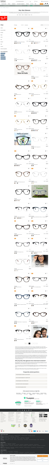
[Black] (14, 43)
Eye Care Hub (25, 420)
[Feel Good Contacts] (3, 1)
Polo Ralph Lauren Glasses (27, 447)
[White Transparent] (16, 218)
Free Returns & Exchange (18, 5)
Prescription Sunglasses (20, 3)
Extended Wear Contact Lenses (31, 435)
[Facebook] (18, 410)
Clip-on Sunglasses (27, 452)
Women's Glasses (9, 443)
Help (35, 3)
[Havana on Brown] (16, 200)
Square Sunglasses (36, 453)
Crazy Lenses (18, 437)
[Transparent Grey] (17, 43)
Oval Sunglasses (26, 453)
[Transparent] (38, 43)
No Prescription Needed (3, 417)
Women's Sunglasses (10, 451)
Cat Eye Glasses (9, 444)
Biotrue (24, 438)
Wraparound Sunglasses (42, 453)
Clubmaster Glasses (36, 444)
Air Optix (18, 438)
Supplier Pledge (2, 419)
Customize (42, 458)
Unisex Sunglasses (16, 451)
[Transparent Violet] (37, 43)
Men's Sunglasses (5, 451)
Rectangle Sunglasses (31, 453)
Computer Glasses (11, 445)
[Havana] (16, 43)
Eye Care (31, 3)
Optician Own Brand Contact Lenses (26, 421)
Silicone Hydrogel (27, 437)
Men (17, 14)
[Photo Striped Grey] (18, 43)
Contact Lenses (3, 3)
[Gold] (31, 95)
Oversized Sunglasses (32, 452)
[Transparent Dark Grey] (33, 43)
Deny (42, 460)
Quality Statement (2, 418)
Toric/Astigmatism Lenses (7, 436)
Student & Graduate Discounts (10, 417)
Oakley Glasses (17, 447)
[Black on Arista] (33, 305)
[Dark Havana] (16, 165)
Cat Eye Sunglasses (10, 453)
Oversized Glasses (30, 445)
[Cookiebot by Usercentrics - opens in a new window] (5, 463)
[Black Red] (17, 165)
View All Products (2, 440)
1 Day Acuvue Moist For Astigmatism (33, 439)
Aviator (23, 14)
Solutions (27, 3)
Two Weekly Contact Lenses (24, 435)
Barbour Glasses (18, 393)
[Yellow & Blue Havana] (37, 130)
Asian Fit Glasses (43, 445)
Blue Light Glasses (18, 416)
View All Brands (27, 438)
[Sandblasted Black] (31, 288)
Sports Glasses (25, 445)
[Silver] (33, 95)
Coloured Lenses (17, 436)
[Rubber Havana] (31, 43)
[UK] (1, 431)
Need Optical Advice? (45, 1)
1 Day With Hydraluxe (42, 439)
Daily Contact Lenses (5, 435)
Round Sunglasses (21, 453)
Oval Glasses (17, 444)
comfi (3, 438)
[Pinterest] (29, 410)
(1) (2, 32)
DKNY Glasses (24, 393)
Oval (31, 14)
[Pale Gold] (16, 270)
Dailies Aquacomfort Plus (20, 439)
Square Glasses (21, 444)
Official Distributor (2, 416)
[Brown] (18, 165)
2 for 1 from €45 (3, 53)
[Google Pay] (45, 416)
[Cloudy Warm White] (34, 323)
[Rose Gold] (16, 130)
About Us (25, 419)
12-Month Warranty (42, 5)
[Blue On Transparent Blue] (34, 130)
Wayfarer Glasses (31, 444)
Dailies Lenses (9, 438)
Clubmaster (26, 14)
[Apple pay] (45, 415)
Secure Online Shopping (3, 420)
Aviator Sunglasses (5, 453)
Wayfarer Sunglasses (16, 453)
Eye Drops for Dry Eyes (18, 421)
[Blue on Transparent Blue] (31, 218)
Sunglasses (13, 3)
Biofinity (12, 438)
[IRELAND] (3, 431)
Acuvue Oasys (11, 439)
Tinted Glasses (39, 445)
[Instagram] (22, 410)
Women (20, 14)
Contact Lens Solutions (18, 422)
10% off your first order (30, 365)
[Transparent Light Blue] (16, 183)
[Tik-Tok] (31, 410)
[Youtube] (24, 410)
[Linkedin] (27, 410)
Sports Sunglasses (17, 452)
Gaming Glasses (21, 445)
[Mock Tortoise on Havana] (31, 305)
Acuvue (6, 438)
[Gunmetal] (14, 270)
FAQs (24, 416)
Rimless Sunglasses (21, 452)
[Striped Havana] (14, 183)
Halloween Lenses (23, 437)
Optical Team (25, 418)
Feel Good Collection (43, 393)
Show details (12, 463)
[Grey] (40, 60)
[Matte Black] (33, 60)
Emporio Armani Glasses (36, 393)
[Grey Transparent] (17, 200)
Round (29, 14)
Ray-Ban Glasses (12, 447)
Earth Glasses (29, 393)
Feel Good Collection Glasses (6, 447)
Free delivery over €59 (7, 5)
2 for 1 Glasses (17, 417)
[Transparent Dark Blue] (14, 305)
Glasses (9, 3)
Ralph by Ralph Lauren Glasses (40, 447)
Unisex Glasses (14, 443)
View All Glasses (2, 446)
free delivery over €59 (43, 365)
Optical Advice (25, 417)
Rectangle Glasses (26, 444)
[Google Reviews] (19, 427)
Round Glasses (13, 444)
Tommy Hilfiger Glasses (33, 447)
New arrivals (2, 55)
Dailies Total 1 (15, 439)
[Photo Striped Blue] (20, 43)
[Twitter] (20, 410)
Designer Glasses (16, 445)
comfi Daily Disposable (6, 439)
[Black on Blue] (34, 113)
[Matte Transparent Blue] (34, 60)
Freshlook (15, 438)
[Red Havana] (20, 218)
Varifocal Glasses (34, 445)
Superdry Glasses (21, 447)
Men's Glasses (5, 443)
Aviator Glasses (5, 444)
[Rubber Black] (34, 43)
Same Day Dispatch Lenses (13, 437)
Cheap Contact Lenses (6, 437)
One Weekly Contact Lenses (17, 435)
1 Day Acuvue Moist (26, 439)
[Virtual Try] (28, 28)
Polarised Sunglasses (11, 452)
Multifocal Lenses (12, 436)
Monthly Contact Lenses (11, 435)
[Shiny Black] (14, 165)
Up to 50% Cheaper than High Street (3, 421)
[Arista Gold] (33, 183)
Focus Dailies (21, 438)
